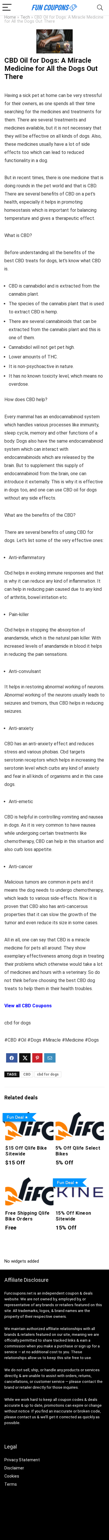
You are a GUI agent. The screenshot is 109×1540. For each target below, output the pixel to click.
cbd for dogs (48, 1074)
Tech (25, 17)
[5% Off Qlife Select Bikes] (80, 1114)
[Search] (100, 7)
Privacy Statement (22, 1460)
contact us (26, 1417)
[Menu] (7, 7)
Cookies (11, 1476)
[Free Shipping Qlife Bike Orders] (29, 1180)
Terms (10, 1484)
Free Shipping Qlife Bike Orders (27, 1216)
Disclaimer (14, 1468)
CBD (27, 1074)
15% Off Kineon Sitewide (73, 1216)
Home (10, 17)
